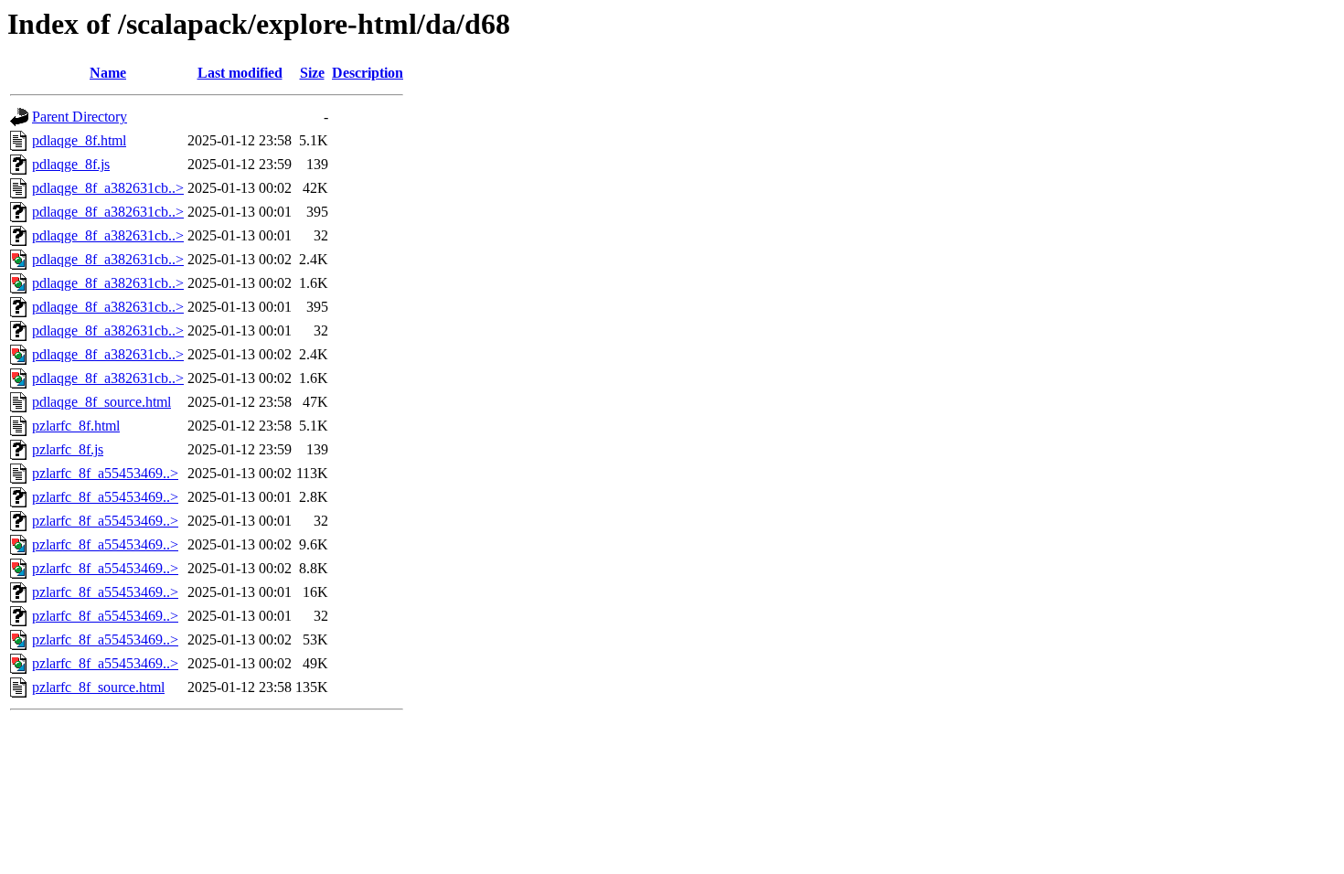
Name (108, 72)
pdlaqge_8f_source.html (101, 402)
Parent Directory (79, 116)
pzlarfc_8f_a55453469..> (105, 473)
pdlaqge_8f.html (79, 140)
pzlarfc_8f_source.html (98, 687)
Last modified (240, 72)
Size (312, 72)
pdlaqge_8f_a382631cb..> (108, 188)
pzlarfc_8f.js (67, 449)
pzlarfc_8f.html (76, 425)
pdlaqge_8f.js (71, 164)
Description (367, 72)
